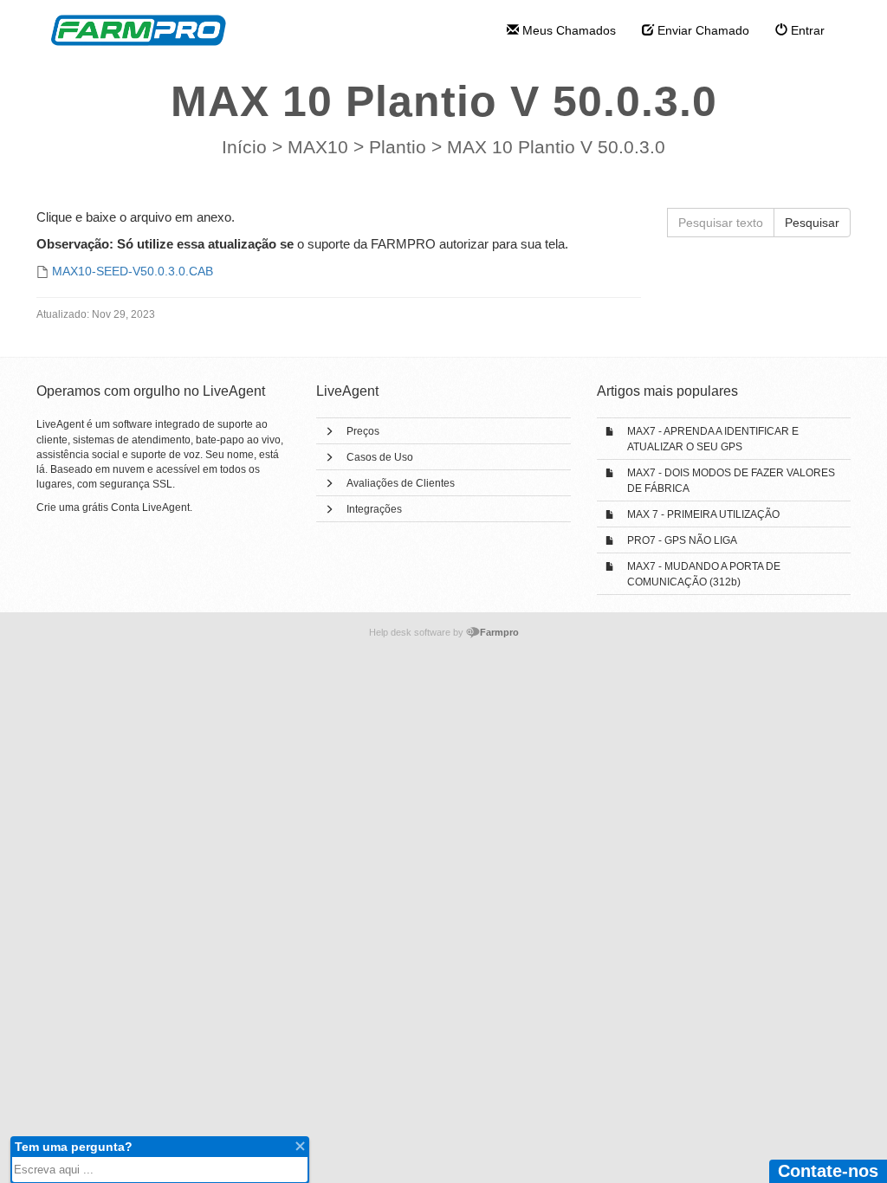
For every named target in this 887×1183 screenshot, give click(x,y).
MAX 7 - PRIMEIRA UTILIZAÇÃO (703, 514)
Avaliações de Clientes (400, 483)
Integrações (374, 509)
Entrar (806, 30)
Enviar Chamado (701, 30)
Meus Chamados (567, 30)
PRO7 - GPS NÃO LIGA (682, 540)
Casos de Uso (379, 457)
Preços (362, 431)
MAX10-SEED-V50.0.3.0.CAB (132, 271)
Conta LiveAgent (150, 507)
